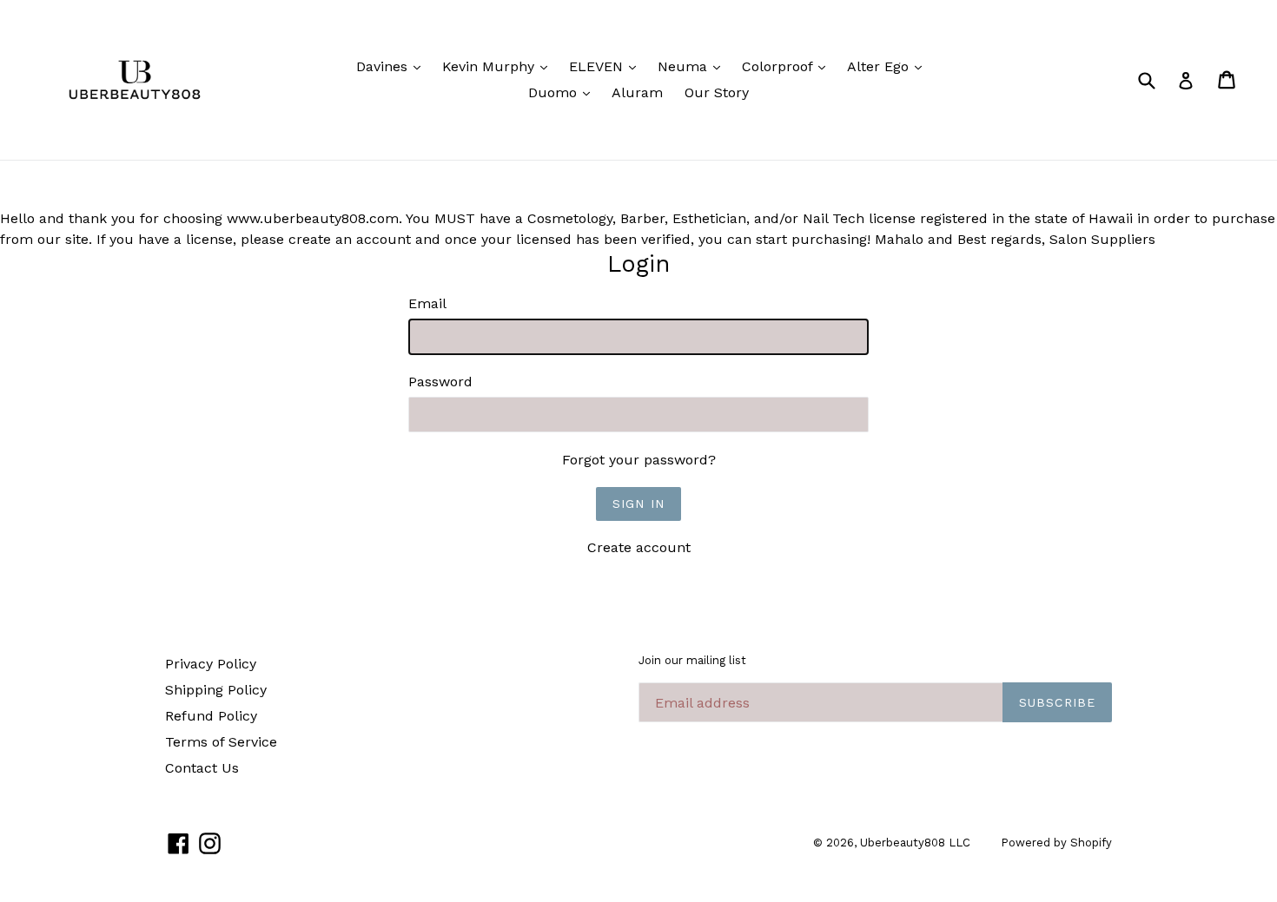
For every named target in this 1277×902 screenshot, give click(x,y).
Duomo (563, 92)
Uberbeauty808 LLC (915, 842)
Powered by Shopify (1056, 842)
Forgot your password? (639, 459)
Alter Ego (888, 66)
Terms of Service (221, 742)
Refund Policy (211, 716)
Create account (639, 547)
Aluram (637, 92)
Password (440, 381)
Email (427, 303)
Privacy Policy (210, 663)
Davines (392, 66)
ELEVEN (607, 66)
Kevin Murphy (499, 66)
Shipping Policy (216, 689)
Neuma (693, 66)
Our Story (717, 92)
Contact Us (202, 768)
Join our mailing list (692, 660)
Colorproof (788, 66)
